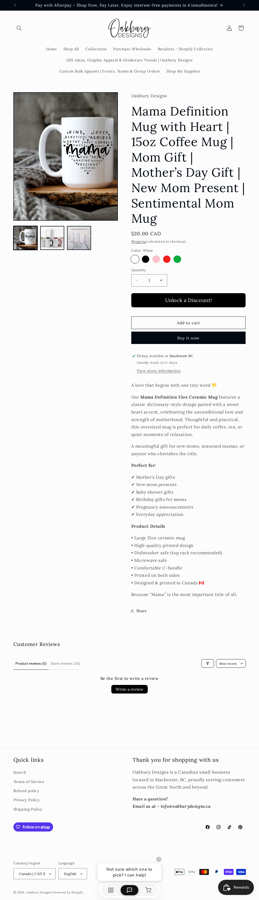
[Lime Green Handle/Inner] (177, 259)
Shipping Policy (27, 809)
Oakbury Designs (39, 892)
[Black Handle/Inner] (145, 259)
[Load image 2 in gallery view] (52, 238)
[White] (135, 259)
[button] (19, 28)
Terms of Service (29, 781)
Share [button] (141, 610)
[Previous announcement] (14, 5)
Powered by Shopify (68, 892)
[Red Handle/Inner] (166, 259)
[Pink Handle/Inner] (156, 259)
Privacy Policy (26, 799)
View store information (159, 370)
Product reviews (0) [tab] (31, 663)
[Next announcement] (244, 5)
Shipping (138, 241)
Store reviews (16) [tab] (65, 663)
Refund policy (26, 790)
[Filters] (207, 663)
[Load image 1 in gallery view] (25, 238)
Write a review (129, 689)
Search (19, 772)
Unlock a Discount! (188, 300)
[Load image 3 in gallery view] (79, 238)
